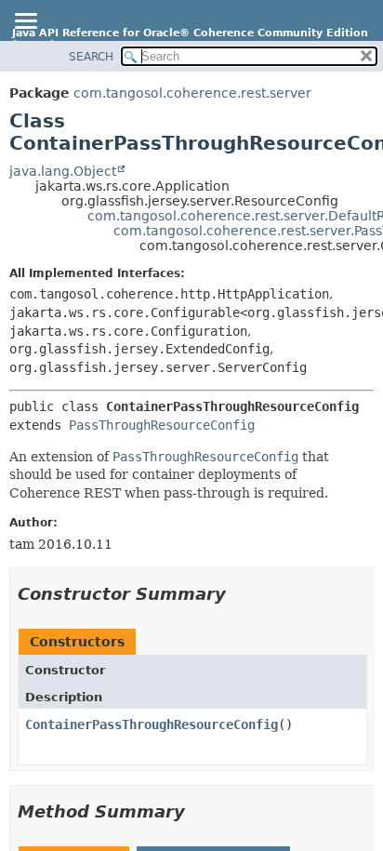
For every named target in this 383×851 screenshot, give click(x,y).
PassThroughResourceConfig (162, 425)
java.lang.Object (62, 171)
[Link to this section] (238, 594)
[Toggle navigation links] (25, 22)
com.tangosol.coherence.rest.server (192, 93)
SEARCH (91, 56)
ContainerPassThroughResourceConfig (151, 724)
